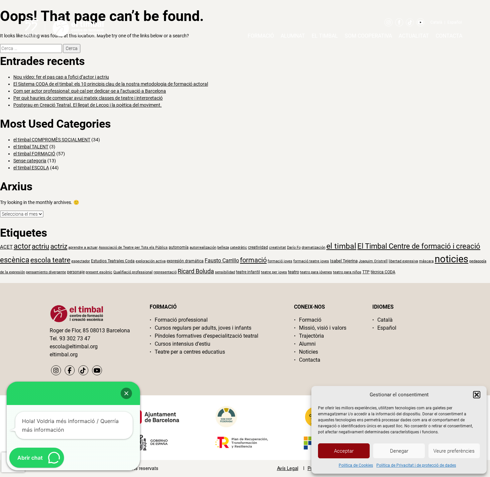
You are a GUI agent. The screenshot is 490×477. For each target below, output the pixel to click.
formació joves (280, 261)
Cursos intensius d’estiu (182, 344)
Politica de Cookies (356, 465)
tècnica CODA (383, 272)
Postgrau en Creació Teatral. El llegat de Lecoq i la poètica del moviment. (87, 105)
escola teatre (50, 260)
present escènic (99, 272)
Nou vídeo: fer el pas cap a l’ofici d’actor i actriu (61, 77)
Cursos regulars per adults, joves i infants (203, 328)
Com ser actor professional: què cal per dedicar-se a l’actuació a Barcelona (89, 91)
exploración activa (151, 261)
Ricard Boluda (196, 271)
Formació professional (181, 320)
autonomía (179, 247)
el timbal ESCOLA (31, 167)
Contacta (449, 36)
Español (454, 22)
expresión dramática (185, 261)
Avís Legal (287, 468)
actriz (58, 246)
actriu (40, 246)
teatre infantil (248, 272)
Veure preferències (454, 451)
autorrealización (203, 247)
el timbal (341, 246)
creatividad (258, 247)
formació (253, 260)
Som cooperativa (368, 36)
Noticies (308, 352)
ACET (6, 247)
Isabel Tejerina (344, 260)
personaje (76, 272)
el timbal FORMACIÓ (34, 153)
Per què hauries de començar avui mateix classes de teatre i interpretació (88, 98)
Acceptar (344, 451)
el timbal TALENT (30, 146)
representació (165, 272)
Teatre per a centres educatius (190, 352)
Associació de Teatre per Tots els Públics (133, 247)
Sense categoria (29, 160)
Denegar (399, 451)
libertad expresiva (403, 261)
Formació (261, 36)
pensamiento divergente (46, 272)
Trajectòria (311, 336)
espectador (80, 261)
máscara (426, 261)
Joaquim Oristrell (373, 261)
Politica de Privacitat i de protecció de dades (416, 465)
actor (22, 246)
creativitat (277, 247)
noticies (451, 259)
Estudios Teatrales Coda (113, 261)
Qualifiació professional (133, 272)
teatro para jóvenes (316, 272)
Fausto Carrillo (222, 260)
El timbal (325, 36)
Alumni (307, 344)
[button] (476, 394)
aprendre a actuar (83, 247)
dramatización (313, 247)
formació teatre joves (311, 261)
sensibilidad (225, 272)
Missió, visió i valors (322, 328)
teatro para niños (347, 272)
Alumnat (293, 36)
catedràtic (238, 247)
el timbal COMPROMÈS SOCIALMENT (51, 139)
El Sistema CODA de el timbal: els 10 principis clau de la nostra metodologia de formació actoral (110, 84)
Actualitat (414, 36)
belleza (223, 247)
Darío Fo (294, 247)
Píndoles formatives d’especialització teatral (206, 336)
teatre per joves (274, 272)
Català (436, 22)
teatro (293, 271)
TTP (366, 272)
